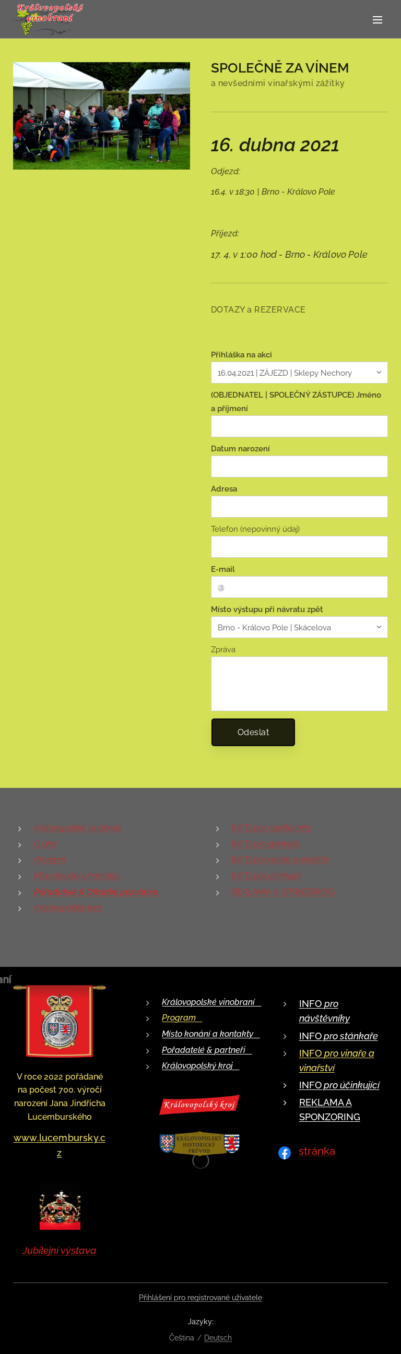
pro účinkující (351, 1085)
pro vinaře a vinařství (291, 860)
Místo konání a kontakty (77, 876)
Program (50, 860)
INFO (271, 828)
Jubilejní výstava (59, 1250)
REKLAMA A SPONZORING (283, 892)
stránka (317, 1151)
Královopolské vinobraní (78, 828)
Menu (377, 19)
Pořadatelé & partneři (207, 1050)
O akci (45, 844)
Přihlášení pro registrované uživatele (200, 1297)
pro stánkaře (350, 1036)
